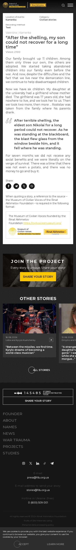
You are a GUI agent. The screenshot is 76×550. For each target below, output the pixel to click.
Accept (24, 544)
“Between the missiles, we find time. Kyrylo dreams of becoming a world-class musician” (29, 349)
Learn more (55, 544)
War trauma (16, 440)
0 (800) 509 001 (38, 502)
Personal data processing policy (38, 524)
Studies (11, 453)
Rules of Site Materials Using (38, 520)
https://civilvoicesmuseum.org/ (42, 223)
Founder (12, 414)
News (9, 433)
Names (10, 427)
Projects (13, 446)
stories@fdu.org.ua (38, 490)
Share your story (38, 276)
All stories (41, 370)
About (10, 420)
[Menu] (70, 5)
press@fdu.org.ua (38, 477)
